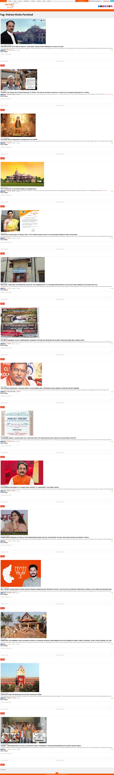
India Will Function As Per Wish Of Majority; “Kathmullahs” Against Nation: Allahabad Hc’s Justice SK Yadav (32, 46)
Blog (44, 1)
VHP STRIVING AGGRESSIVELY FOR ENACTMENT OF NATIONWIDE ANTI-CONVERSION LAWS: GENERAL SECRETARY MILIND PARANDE (40, 388)
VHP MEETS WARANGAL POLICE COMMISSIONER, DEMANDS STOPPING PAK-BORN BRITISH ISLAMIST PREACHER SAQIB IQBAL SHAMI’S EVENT (42, 340)
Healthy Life (26, 1)
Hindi (15, 1)
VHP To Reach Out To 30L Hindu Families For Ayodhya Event (18, 189)
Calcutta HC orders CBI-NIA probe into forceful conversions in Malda (21, 694)
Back (5, 10)
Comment (18, 50)
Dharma (39, 1)
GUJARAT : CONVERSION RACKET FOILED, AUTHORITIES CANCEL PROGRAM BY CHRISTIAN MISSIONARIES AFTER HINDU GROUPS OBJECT (41, 746)
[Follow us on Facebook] (99, 6)
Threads (33, 1)
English (10, 1)
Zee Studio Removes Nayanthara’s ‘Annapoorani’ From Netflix (19, 139)
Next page (3, 769)
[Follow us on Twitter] (101, 6)
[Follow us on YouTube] (107, 6)
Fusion (20, 1)
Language (95, 1)
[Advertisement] (57, 5)
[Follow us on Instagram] (111, 6)
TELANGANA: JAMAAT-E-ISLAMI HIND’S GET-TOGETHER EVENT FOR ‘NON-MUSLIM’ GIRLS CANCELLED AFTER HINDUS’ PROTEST (38, 438)
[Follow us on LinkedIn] (105, 6)
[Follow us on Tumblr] (109, 6)
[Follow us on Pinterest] (103, 6)
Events (49, 1)
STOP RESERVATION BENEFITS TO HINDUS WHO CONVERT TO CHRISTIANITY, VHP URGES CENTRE (30, 487)
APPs (112, 1)
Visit (111, 50)
